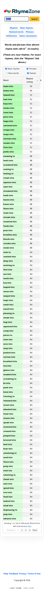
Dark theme (29, 588)
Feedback (13, 573)
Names (33, 73)
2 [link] (21, 530)
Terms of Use (34, 573)
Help (29, 526)
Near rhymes (14, 68)
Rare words (13, 73)
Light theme (16, 588)
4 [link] (29, 530)
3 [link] (25, 530)
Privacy (22, 573)
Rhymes (14, 28)
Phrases (30, 32)
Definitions (11, 36)
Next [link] (35, 530)
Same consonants (28, 36)
